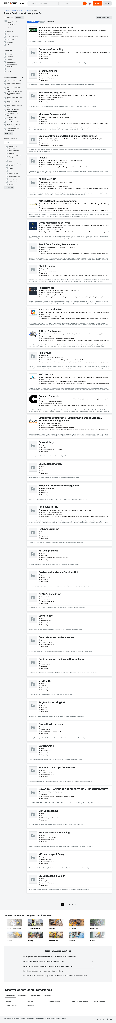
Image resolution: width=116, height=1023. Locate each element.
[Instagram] (107, 1019)
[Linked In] (97, 1019)
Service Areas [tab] (47, 995)
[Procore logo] (10, 3)
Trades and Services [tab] (35, 995)
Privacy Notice (30, 1018)
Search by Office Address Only (11, 22)
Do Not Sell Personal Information (53, 1018)
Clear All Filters (50, 21)
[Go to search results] (22, 143)
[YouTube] (111, 1019)
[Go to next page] (75, 904)
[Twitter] (104, 1019)
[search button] (85, 3)
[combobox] (72, 3)
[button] (5, 31)
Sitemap (64, 1018)
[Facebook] (100, 1019)
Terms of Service (40, 1018)
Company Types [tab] (10, 995)
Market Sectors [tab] (22, 995)
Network (23, 3)
